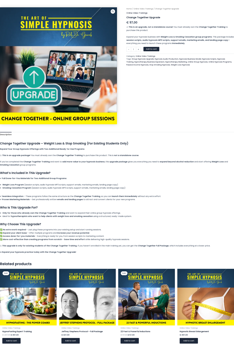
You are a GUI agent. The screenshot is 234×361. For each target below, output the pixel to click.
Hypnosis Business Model (190, 59)
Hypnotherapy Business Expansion (149, 62)
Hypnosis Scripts (209, 59)
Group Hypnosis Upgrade (143, 59)
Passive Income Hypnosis (137, 65)
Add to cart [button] (11, 340)
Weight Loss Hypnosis (180, 65)
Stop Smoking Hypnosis (159, 65)
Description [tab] (6, 134)
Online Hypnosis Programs (220, 62)
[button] (113, 11)
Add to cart (151, 49)
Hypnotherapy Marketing (176, 62)
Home (129, 9)
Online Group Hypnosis (198, 62)
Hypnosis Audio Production (166, 59)
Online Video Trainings (143, 9)
